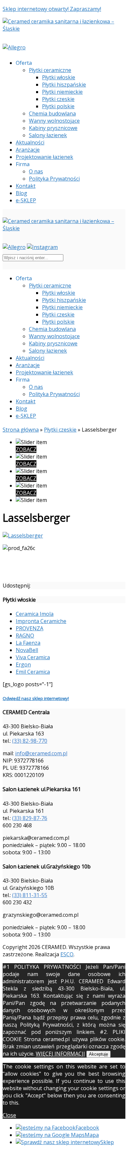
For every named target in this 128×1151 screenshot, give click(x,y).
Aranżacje (28, 149)
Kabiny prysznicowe (53, 128)
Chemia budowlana (52, 113)
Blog (21, 193)
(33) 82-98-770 (29, 740)
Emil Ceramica (33, 671)
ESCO (67, 954)
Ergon (23, 664)
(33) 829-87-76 (29, 818)
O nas (36, 171)
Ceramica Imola (34, 613)
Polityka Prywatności (54, 178)
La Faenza (28, 642)
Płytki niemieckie (62, 91)
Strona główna (21, 429)
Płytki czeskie (58, 99)
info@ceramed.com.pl (41, 753)
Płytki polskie (58, 106)
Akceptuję (98, 1054)
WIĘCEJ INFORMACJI (60, 1053)
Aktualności (30, 142)
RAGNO (25, 635)
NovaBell (27, 650)
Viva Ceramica (33, 657)
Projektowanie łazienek (44, 157)
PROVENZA (29, 628)
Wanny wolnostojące (54, 120)
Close (9, 1115)
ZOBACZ (26, 449)
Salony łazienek (48, 135)
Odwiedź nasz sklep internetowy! (36, 698)
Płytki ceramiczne (50, 70)
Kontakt (25, 185)
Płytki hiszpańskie (64, 84)
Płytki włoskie (58, 77)
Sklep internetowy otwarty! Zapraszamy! (52, 9)
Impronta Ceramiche (41, 621)
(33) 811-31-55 (29, 895)
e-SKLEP (26, 200)
